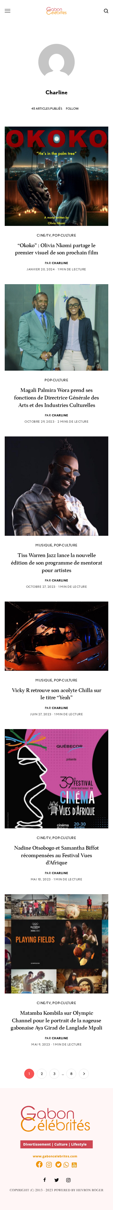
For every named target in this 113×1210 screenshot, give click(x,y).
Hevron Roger (89, 1190)
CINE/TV (44, 235)
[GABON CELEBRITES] (56, 11)
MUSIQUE (43, 545)
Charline (60, 263)
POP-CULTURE (64, 235)
